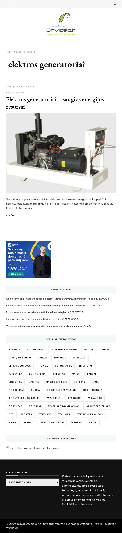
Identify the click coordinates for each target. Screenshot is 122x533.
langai (91, 374)
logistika (15, 382)
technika (64, 414)
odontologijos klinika (24, 398)
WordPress (12, 528)
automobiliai (35, 349)
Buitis (9, 92)
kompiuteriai (37, 374)
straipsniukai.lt (91, 495)
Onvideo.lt (31, 523)
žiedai (93, 422)
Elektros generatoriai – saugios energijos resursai (55, 102)
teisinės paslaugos (90, 414)
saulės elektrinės (98, 406)
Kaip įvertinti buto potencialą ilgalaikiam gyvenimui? (35, 319)
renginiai (35, 406)
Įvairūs (20, 92)
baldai (88, 349)
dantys (105, 349)
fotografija (63, 366)
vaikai (13, 422)
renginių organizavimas (63, 406)
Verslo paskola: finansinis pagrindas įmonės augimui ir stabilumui (42, 326)
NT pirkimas (16, 390)
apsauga (14, 349)
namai (95, 382)
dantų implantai (20, 357)
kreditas (59, 374)
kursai (76, 374)
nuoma (35, 390)
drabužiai (79, 357)
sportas (26, 414)
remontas (15, 406)
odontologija (92, 390)
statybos (45, 414)
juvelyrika (15, 374)
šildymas (76, 422)
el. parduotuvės (20, 366)
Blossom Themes (92, 523)
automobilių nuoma (64, 349)
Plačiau (11, 215)
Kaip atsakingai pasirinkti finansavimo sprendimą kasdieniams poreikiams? (47, 305)
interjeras (86, 366)
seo (11, 414)
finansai (43, 366)
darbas (42, 357)
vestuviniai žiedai (52, 422)
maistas (34, 382)
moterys (79, 382)
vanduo (29, 422)
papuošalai (53, 398)
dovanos (60, 357)
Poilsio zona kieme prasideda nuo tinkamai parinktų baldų (37, 312)
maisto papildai (56, 382)
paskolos (74, 398)
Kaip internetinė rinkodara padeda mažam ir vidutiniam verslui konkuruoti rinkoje (50, 298)
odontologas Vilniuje (61, 390)
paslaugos (94, 398)
